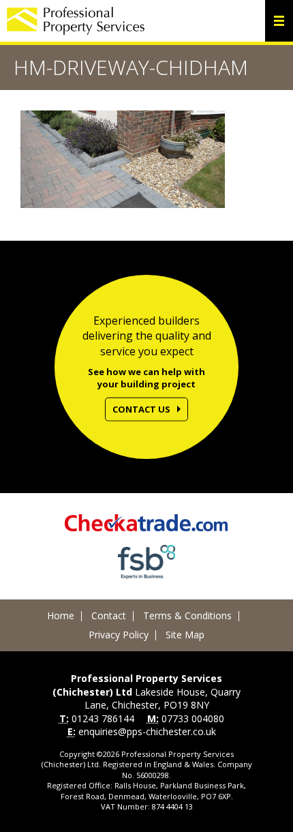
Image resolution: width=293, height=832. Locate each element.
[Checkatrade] (146, 522)
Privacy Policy (119, 634)
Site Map (185, 634)
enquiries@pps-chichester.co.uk (147, 731)
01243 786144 (103, 718)
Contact (108, 615)
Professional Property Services (75, 21)
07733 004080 (192, 718)
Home (60, 615)
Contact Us (141, 408)
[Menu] (279, 21)
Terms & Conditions (187, 615)
